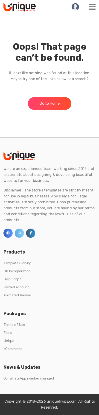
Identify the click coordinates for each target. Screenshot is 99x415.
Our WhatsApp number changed (28, 378)
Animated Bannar (17, 295)
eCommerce (12, 349)
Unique (9, 341)
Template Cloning (17, 263)
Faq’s (7, 333)
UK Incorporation (17, 271)
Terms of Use (14, 325)
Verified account (16, 287)
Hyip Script (12, 279)
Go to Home (50, 103)
